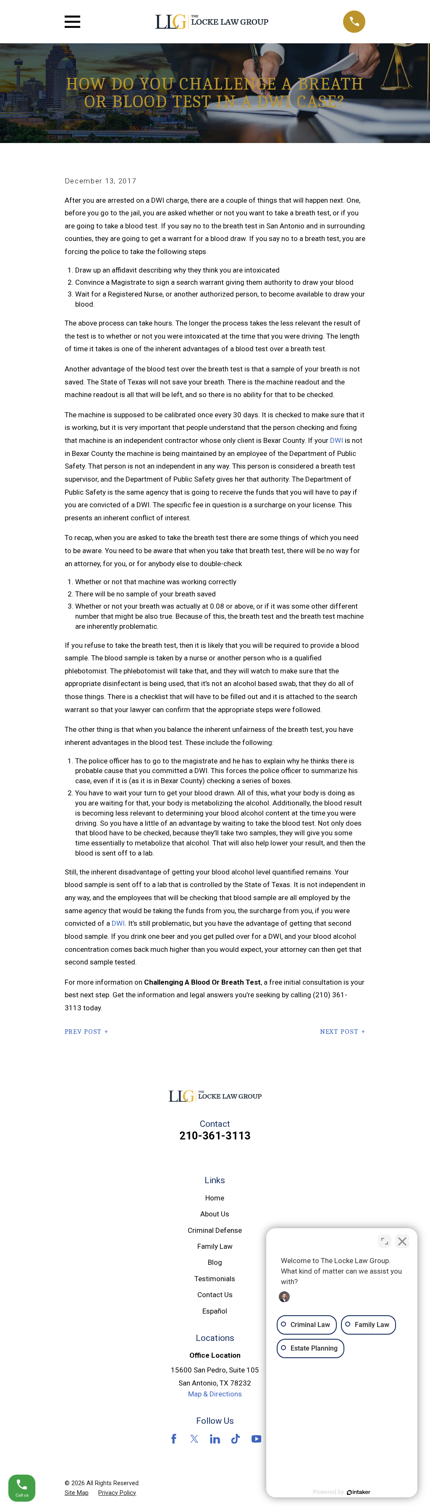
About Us (214, 1214)
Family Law (215, 1246)
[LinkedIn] (215, 1439)
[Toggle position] (384, 1241)
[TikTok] (236, 1439)
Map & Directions (215, 1394)
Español (214, 1311)
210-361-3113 (215, 1135)
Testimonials (214, 1278)
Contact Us (215, 1294)
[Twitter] (194, 1439)
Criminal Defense (215, 1230)
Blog (215, 1262)
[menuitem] (77, 1493)
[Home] (211, 21)
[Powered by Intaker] (358, 1492)
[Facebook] (174, 1439)
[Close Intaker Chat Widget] (402, 1241)
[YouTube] (257, 1439)
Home (214, 1198)
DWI (336, 440)
